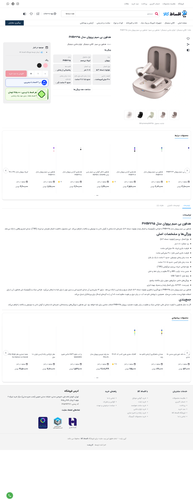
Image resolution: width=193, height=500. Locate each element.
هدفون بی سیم (154, 30)
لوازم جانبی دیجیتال (168, 30)
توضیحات (186, 205)
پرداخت (144, 3)
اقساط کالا (84, 438)
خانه (189, 30)
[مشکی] (39, 65)
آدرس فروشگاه (71, 391)
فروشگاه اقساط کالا (178, 412)
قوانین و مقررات (109, 401)
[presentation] (187, 170)
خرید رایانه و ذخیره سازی (136, 412)
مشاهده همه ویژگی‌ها (82, 89)
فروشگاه (181, 3)
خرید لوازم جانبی (140, 409)
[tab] (186, 205)
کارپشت (90, 444)
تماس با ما (181, 416)
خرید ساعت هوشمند (138, 405)
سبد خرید (135, 3)
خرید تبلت (142, 401)
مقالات (126, 3)
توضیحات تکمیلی (173, 205)
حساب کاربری (155, 3)
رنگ (46, 60)
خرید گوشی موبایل (139, 398)
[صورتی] (45, 65)
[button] (97, 195)
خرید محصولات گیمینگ (137, 416)
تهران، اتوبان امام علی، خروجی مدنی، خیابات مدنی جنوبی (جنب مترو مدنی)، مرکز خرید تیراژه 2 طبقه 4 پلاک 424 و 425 (43, 398)
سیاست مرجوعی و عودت (105, 405)
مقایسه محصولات (168, 3)
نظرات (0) (160, 205)
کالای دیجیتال (181, 30)
